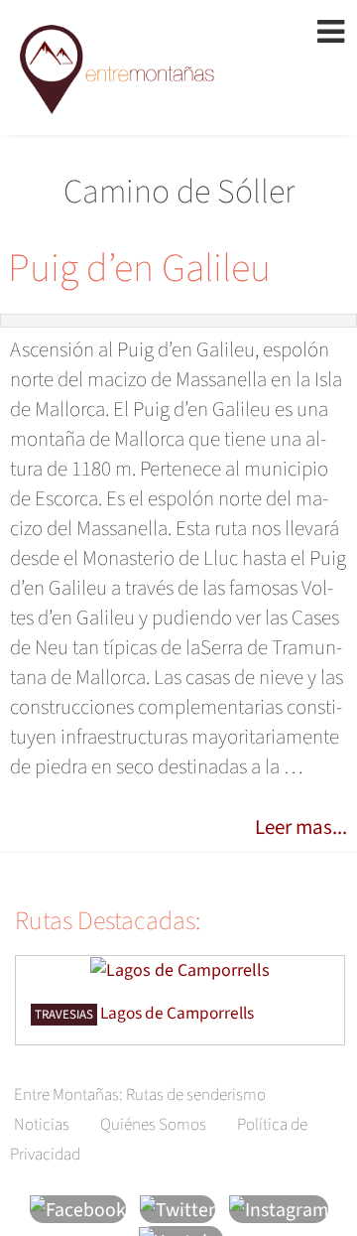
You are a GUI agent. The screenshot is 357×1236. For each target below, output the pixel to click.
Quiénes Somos (153, 1125)
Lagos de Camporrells (177, 1013)
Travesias (64, 1015)
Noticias (41, 1125)
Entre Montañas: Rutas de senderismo (140, 1095)
